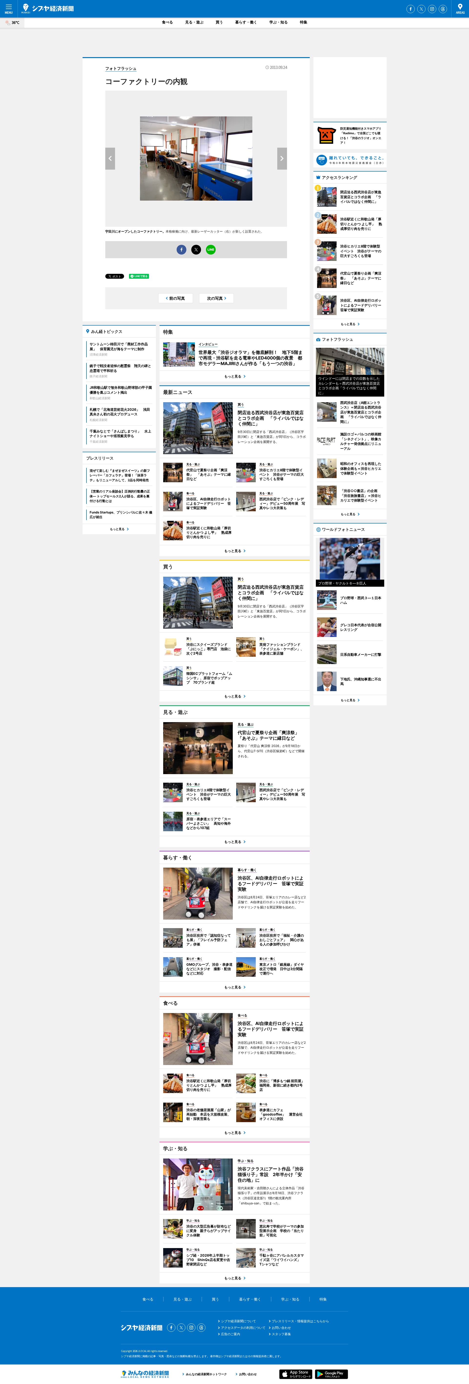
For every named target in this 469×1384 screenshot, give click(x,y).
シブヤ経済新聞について (238, 1321)
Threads (443, 9)
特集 (303, 22)
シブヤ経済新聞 (47, 8)
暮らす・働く (246, 22)
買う (219, 22)
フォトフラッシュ (121, 68)
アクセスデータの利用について (243, 1328)
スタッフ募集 (281, 1334)
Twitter (421, 9)
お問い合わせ (281, 1328)
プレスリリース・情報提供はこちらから (300, 1321)
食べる (167, 22)
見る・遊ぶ (194, 22)
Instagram (432, 9)
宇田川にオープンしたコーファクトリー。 (135, 231)
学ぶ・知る (278, 22)
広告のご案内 (230, 1334)
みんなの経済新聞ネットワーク (145, 1374)
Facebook (410, 9)
